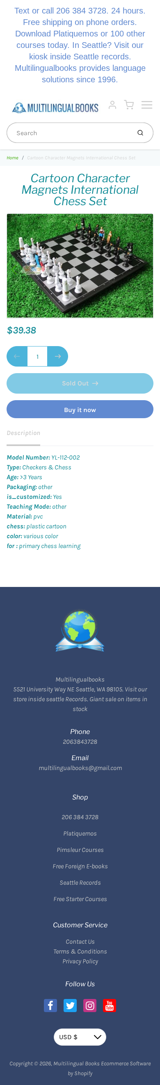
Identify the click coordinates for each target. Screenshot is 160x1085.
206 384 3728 (80, 817)
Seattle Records (80, 882)
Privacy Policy (80, 961)
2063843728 (80, 741)
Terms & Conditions (80, 951)
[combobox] (68, 132)
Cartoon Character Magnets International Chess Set (81, 158)
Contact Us (80, 941)
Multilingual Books (76, 1063)
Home (12, 158)
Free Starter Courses (80, 899)
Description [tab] (23, 433)
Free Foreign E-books (80, 866)
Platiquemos (80, 833)
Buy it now (80, 410)
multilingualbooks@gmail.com (80, 768)
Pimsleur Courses (80, 850)
